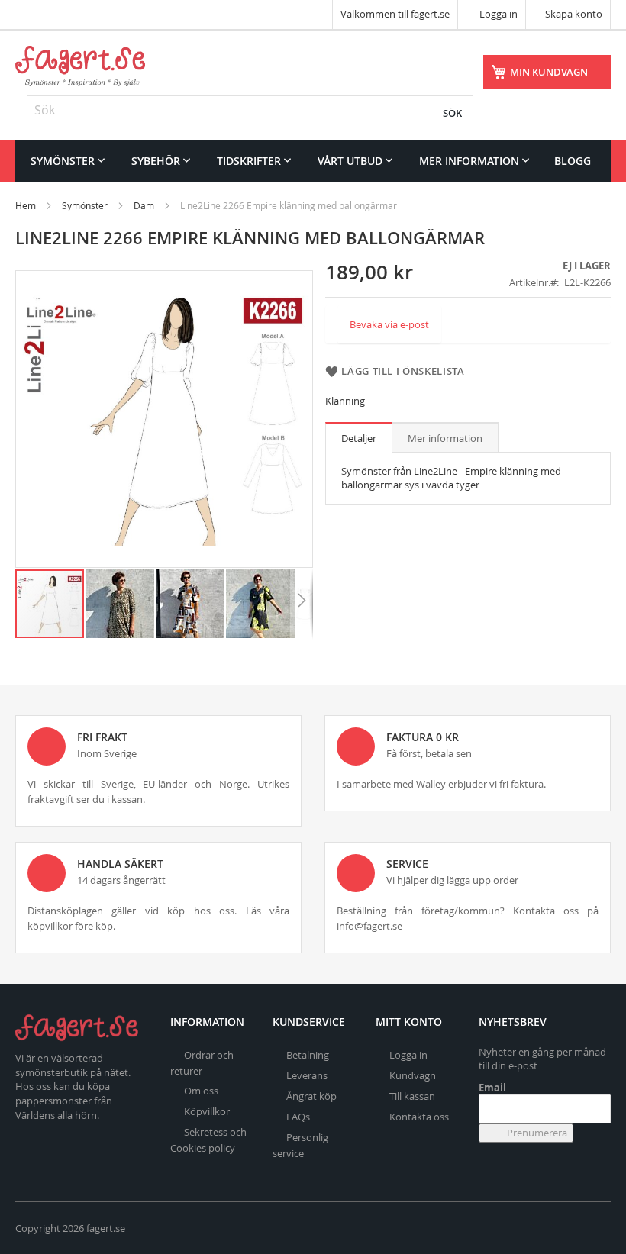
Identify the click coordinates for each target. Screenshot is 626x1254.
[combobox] (250, 109)
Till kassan (412, 1096)
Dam (144, 205)
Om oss (201, 1091)
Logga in (497, 14)
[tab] (358, 437)
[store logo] (80, 66)
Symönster (85, 205)
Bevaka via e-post (389, 324)
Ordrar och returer (202, 1063)
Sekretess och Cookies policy (208, 1140)
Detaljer (358, 438)
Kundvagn (412, 1075)
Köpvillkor (207, 1111)
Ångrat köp (311, 1096)
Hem (25, 205)
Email (492, 1087)
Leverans (307, 1075)
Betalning (307, 1055)
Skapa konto (573, 14)
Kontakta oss (419, 1116)
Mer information (445, 438)
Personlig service (300, 1145)
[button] (121, 604)
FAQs (298, 1116)
